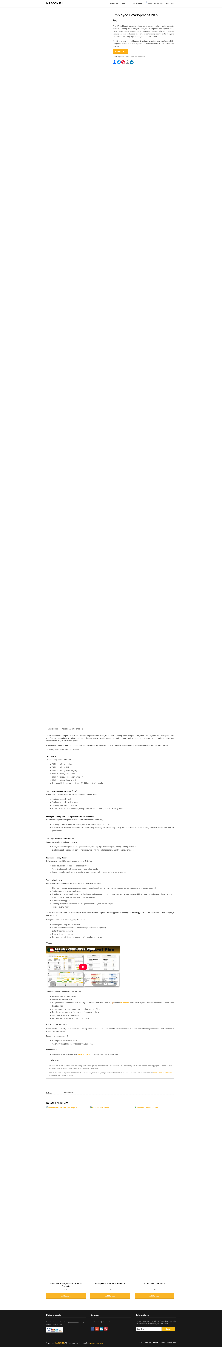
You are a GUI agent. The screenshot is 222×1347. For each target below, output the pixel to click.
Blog (123, 3)
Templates (114, 3)
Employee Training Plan (125, 57)
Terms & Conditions (168, 1343)
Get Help (147, 1343)
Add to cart (120, 51)
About (155, 1343)
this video (124, 1002)
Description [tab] (53, 729)
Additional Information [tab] (72, 729)
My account (137, 3)
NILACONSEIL (55, 3)
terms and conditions (162, 1073)
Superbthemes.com (95, 1343)
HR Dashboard (140, 57)
